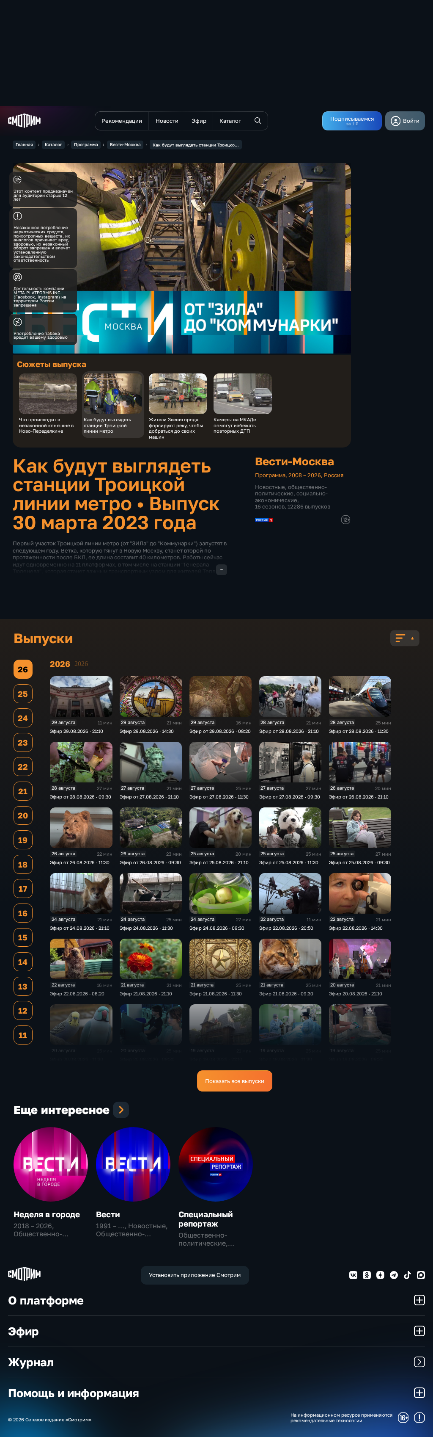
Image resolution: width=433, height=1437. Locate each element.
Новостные (270, 487)
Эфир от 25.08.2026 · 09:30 (359, 862)
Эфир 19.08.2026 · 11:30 (285, 1059)
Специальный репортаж (205, 1218)
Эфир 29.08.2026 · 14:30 (147, 731)
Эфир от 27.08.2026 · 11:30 (219, 796)
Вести (108, 1214)
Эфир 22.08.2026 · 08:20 (77, 993)
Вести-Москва (125, 144)
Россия (333, 475)
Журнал (31, 1362)
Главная (24, 144)
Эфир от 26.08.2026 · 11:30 (80, 862)
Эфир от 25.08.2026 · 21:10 (219, 862)
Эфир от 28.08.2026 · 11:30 (359, 731)
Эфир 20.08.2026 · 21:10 (355, 993)
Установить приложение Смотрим (195, 1274)
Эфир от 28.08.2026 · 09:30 (80, 796)
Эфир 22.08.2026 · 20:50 (286, 928)
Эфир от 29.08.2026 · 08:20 (220, 731)
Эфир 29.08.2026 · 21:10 (76, 731)
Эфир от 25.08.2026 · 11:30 (288, 862)
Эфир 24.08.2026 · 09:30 (216, 928)
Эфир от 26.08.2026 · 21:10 (359, 796)
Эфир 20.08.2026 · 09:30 (147, 1059)
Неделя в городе (47, 1214)
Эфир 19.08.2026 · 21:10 (215, 1059)
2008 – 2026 (304, 475)
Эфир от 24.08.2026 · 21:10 (80, 928)
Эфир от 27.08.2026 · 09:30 (289, 796)
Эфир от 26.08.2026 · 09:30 (150, 862)
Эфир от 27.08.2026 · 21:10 (149, 796)
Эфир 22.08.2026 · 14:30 (356, 928)
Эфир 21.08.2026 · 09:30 (286, 993)
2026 (81, 663)
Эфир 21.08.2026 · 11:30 (215, 993)
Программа (86, 144)
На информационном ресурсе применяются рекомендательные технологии (341, 1417)
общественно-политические (291, 490)
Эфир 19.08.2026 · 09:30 (356, 1059)
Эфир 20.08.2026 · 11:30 (76, 1059)
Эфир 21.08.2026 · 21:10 (146, 993)
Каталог (53, 144)
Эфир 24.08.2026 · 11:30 (146, 928)
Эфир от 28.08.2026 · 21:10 (289, 731)
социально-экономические (291, 496)
